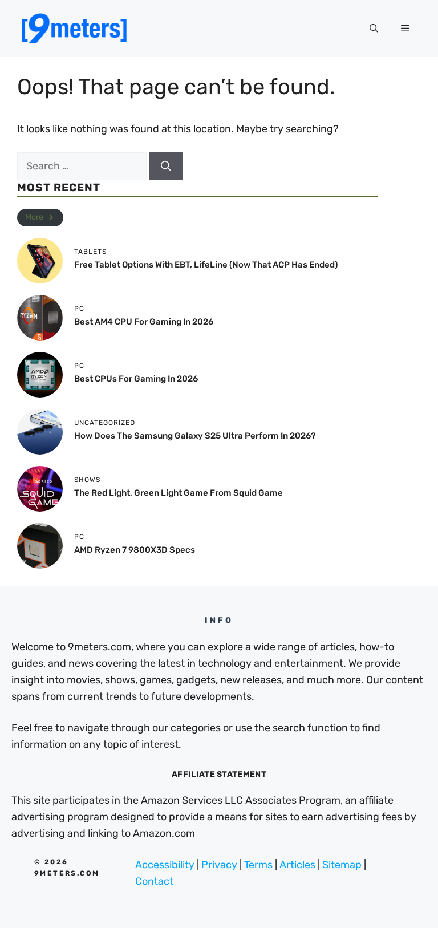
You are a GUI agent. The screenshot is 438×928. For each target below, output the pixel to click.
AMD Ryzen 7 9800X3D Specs (134, 550)
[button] (374, 28)
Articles (297, 864)
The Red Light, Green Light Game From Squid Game (178, 493)
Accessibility (164, 864)
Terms (258, 864)
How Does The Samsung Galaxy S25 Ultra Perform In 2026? (194, 436)
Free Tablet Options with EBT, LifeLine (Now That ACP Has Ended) (206, 265)
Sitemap (342, 864)
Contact (154, 881)
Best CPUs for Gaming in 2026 (136, 379)
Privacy (219, 864)
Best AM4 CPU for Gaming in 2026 (143, 322)
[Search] (166, 166)
